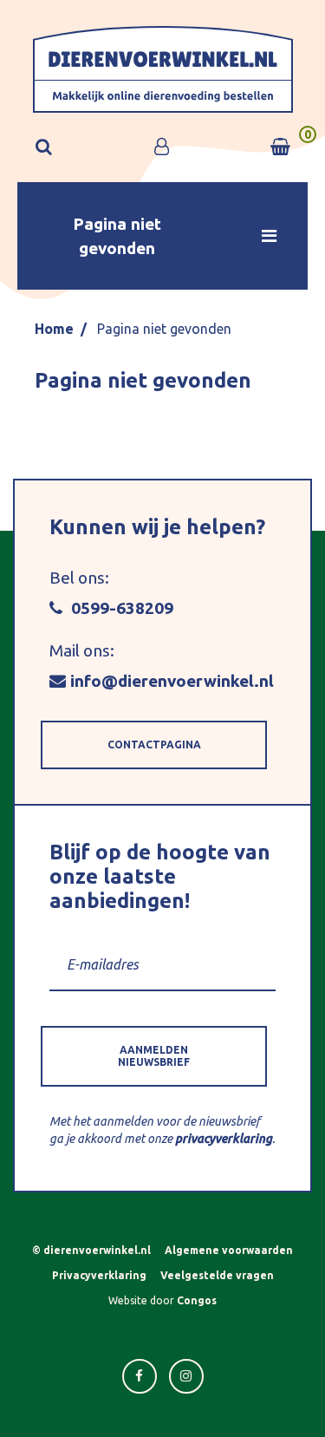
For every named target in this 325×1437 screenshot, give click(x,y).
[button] (162, 236)
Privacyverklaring (99, 1275)
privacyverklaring (223, 1139)
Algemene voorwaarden (229, 1250)
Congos (197, 1300)
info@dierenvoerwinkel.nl (172, 680)
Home (54, 328)
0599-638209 (120, 607)
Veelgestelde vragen (217, 1275)
